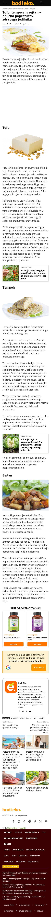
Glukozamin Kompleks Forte (37, 638)
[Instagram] (23, 711)
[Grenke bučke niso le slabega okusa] (37, 778)
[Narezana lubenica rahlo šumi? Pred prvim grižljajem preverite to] (13, 778)
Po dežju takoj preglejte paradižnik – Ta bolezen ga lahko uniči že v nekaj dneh (33, 274)
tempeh (28, 718)
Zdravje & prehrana (14, 8)
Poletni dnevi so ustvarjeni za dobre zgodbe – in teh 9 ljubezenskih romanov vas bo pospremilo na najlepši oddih (12, 759)
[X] (26, 711)
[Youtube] (30, 711)
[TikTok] (35, 821)
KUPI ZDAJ (13, 644)
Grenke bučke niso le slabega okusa (37, 789)
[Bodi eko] (23, 3)
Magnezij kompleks (12, 637)
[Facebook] (19, 711)
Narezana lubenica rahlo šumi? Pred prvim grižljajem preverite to (12, 791)
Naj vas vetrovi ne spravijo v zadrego (10, 726)
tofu (35, 718)
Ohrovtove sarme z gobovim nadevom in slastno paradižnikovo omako (39, 729)
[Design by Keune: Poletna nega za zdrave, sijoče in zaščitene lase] (37, 742)
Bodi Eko (10, 24)
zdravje (41, 718)
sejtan (22, 718)
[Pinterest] (24, 821)
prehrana (14, 718)
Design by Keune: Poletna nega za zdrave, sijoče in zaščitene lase (35, 755)
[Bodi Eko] (11, 697)
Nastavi (39, 667)
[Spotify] (29, 821)
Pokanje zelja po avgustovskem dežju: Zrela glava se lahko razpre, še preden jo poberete (31, 444)
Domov (4, 8)
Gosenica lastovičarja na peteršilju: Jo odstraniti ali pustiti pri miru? (23, 897)
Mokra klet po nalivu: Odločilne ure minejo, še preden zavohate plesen (24, 874)
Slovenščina (12, 828)
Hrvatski (22, 828)
